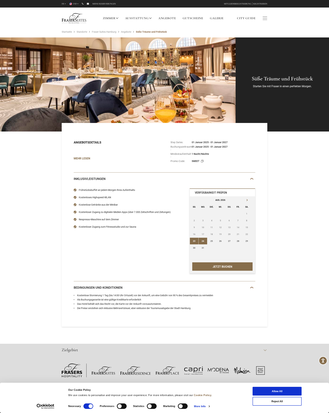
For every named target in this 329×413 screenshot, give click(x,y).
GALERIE (217, 18)
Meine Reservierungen (104, 4)
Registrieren (260, 4)
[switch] (122, 406)
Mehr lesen (82, 158)
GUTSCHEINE (193, 18)
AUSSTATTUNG (137, 18)
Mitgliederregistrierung (237, 4)
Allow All (277, 391)
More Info (200, 406)
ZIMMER (109, 18)
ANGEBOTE (167, 18)
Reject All (277, 401)
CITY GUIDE (246, 18)
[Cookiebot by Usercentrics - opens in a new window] (45, 406)
